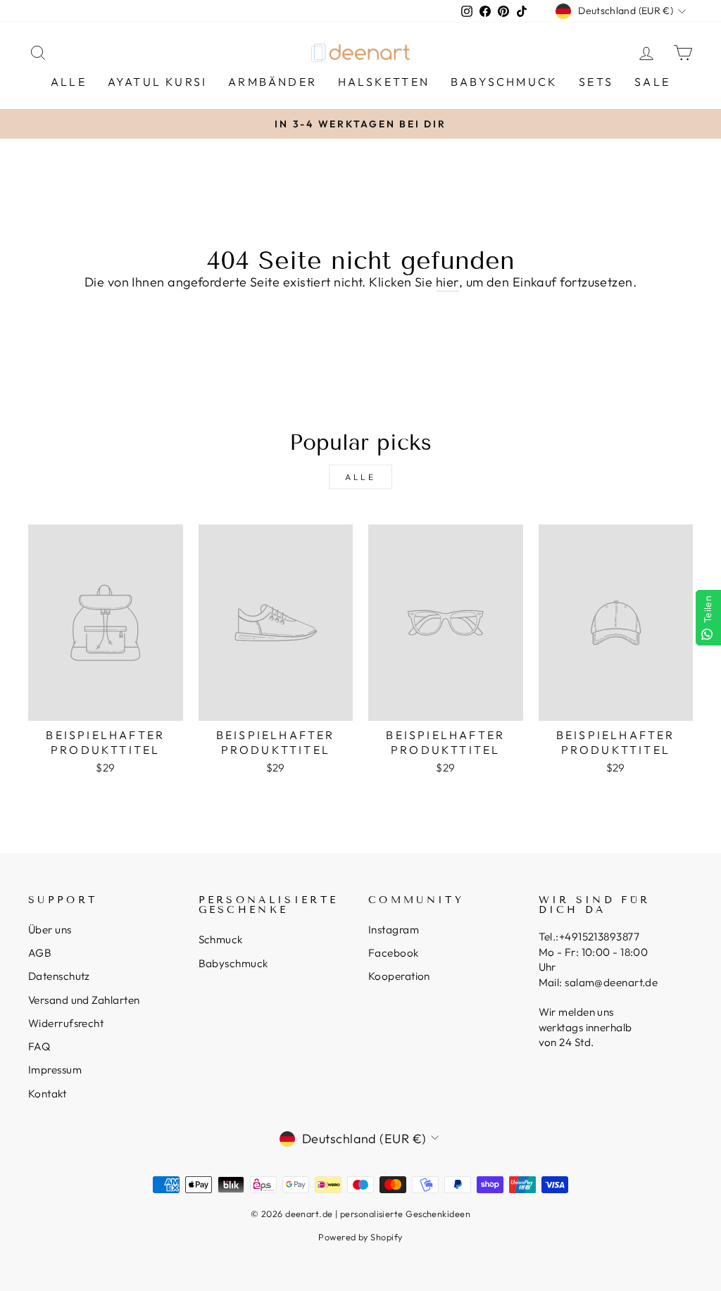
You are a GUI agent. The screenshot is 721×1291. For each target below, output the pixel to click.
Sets (596, 82)
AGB (39, 952)
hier (447, 282)
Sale (652, 82)
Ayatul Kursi (157, 82)
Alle (69, 82)
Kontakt (47, 1093)
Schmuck (221, 939)
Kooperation (399, 976)
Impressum (55, 1069)
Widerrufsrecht (66, 1023)
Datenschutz (59, 976)
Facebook (393, 952)
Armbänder (272, 82)
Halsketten (384, 82)
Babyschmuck (504, 82)
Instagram (393, 929)
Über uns (50, 929)
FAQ (39, 1046)
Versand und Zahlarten (83, 1000)
